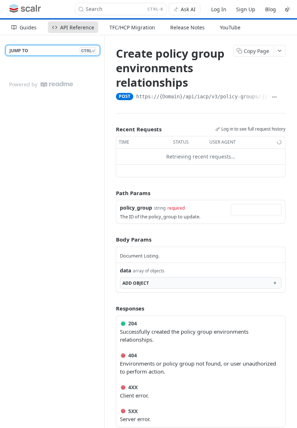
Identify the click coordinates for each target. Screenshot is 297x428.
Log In (218, 9)
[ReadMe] (57, 84)
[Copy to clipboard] (282, 97)
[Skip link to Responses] (111, 308)
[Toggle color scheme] (287, 9)
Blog (270, 9)
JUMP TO (52, 51)
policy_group (136, 207)
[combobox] (256, 209)
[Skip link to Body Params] (111, 240)
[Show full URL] (274, 97)
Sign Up (245, 9)
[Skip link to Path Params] (111, 193)
